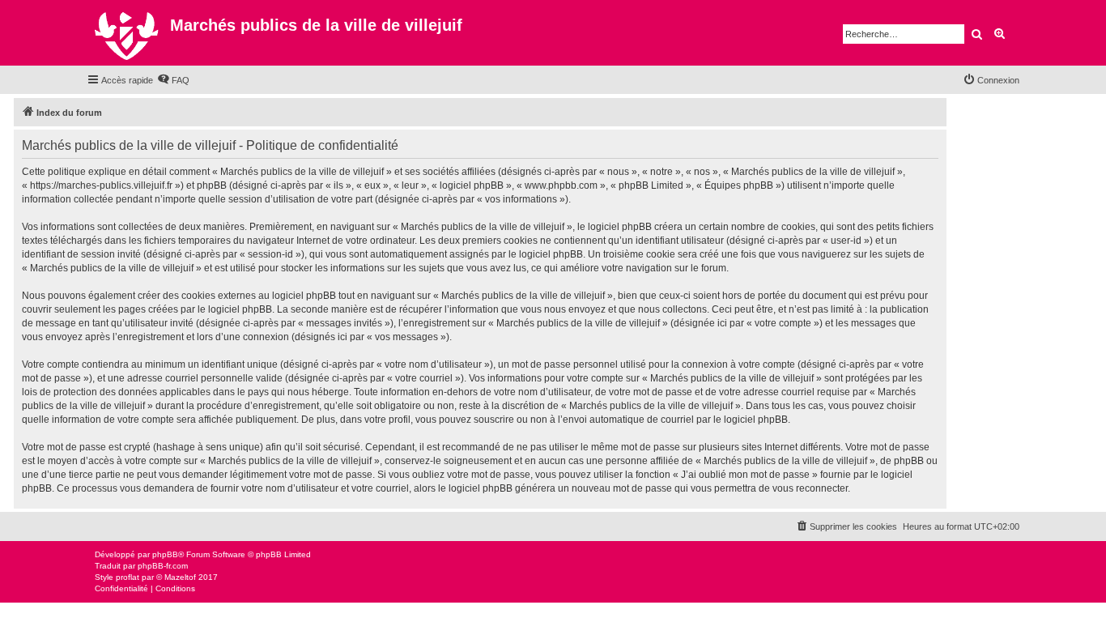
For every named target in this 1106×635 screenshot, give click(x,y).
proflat (127, 577)
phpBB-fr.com (163, 565)
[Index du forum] (128, 33)
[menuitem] (173, 80)
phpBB (165, 554)
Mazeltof (180, 577)
